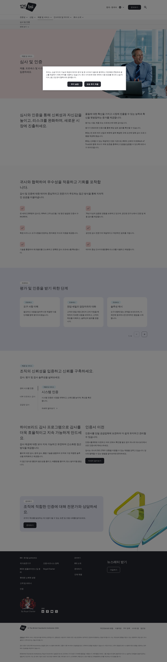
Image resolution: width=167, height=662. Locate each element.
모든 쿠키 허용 (92, 84)
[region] (84, 78)
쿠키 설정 (75, 84)
